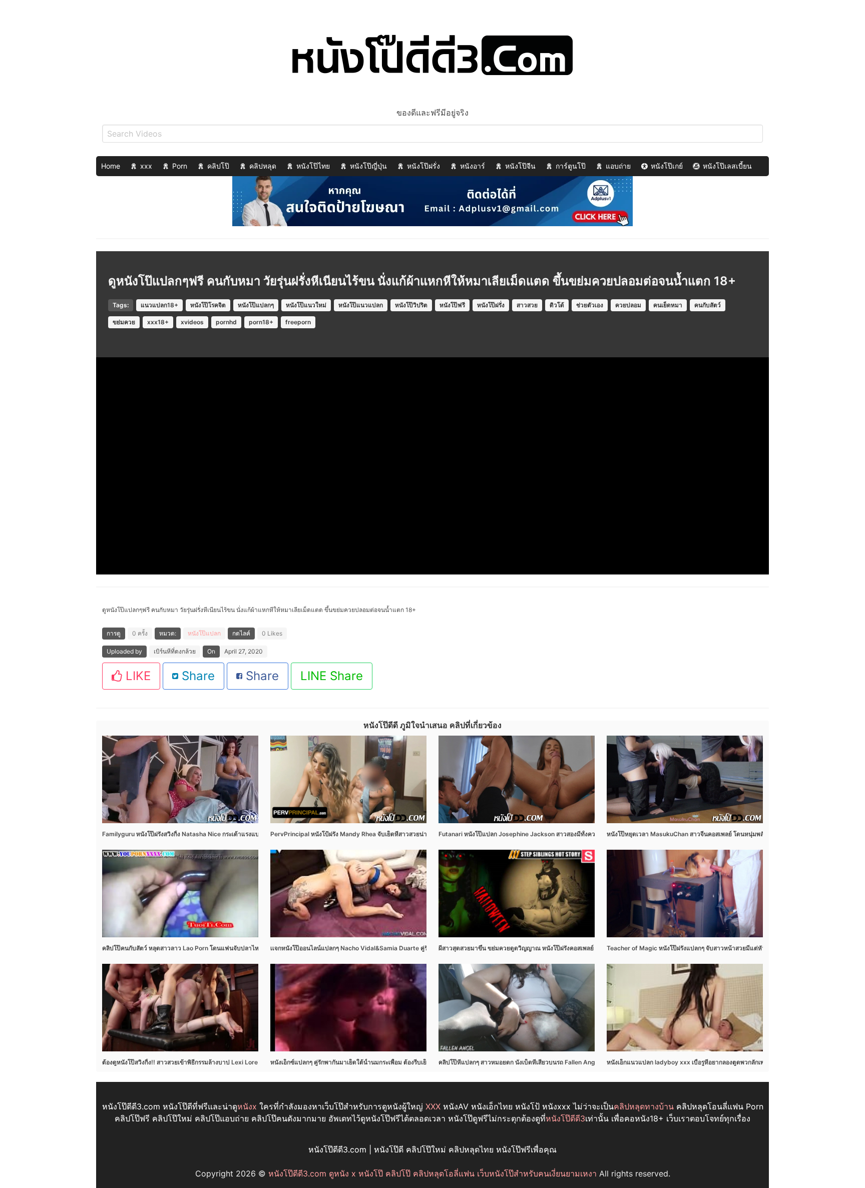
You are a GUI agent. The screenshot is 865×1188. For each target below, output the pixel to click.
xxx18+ (158, 322)
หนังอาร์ (472, 166)
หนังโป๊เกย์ (667, 166)
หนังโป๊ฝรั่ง (423, 166)
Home (110, 166)
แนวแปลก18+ (159, 305)
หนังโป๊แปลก (204, 633)
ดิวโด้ (557, 305)
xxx (146, 166)
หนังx (247, 1106)
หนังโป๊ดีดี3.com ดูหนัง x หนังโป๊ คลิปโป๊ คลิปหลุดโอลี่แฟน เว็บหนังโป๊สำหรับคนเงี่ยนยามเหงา (432, 1173)
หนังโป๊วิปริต (411, 305)
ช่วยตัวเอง (589, 305)
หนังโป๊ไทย (313, 166)
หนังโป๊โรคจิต (208, 305)
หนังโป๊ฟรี (452, 305)
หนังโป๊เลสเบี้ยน (727, 166)
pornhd (226, 322)
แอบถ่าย (618, 166)
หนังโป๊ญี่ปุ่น (368, 166)
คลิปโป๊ (218, 166)
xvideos (192, 322)
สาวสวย (527, 305)
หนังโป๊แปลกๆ (256, 305)
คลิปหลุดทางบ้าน (644, 1106)
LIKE (136, 676)
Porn (179, 166)
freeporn (298, 322)
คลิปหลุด (262, 166)
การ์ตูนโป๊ (571, 166)
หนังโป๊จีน (520, 166)
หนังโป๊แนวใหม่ (306, 305)
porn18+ (261, 322)
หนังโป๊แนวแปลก (360, 305)
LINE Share (331, 676)
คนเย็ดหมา (667, 305)
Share (196, 676)
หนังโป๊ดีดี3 (565, 1118)
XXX (433, 1106)
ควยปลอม (628, 305)
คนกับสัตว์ (707, 305)
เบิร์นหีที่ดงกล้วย (175, 651)
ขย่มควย (124, 322)
